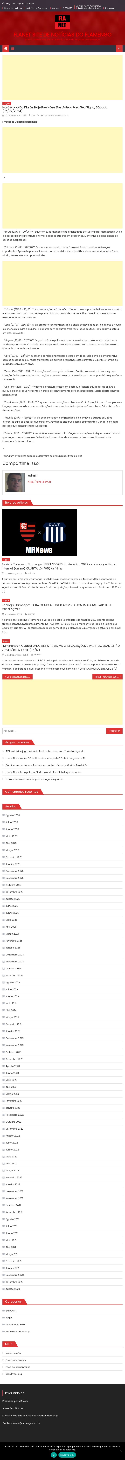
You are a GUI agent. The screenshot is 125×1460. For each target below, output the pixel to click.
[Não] (121, 1451)
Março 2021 (12, 1254)
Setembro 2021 (14, 1212)
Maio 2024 (11, 1003)
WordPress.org (14, 1374)
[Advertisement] (62, 77)
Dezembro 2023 (15, 1038)
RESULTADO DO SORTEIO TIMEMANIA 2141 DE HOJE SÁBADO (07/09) (108, 676)
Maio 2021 (11, 1240)
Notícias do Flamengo (37, 8)
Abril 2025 (11, 926)
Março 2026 (12, 850)
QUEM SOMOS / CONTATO (88, 6)
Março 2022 (12, 1170)
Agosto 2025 (13, 899)
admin (35, 115)
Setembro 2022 (14, 1128)
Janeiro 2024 (13, 1031)
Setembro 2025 (14, 892)
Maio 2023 (11, 1080)
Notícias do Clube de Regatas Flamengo (35, 1415)
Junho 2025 (12, 912)
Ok (53, 1455)
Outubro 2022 (13, 1121)
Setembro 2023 (14, 1059)
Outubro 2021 (13, 1205)
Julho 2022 (12, 1142)
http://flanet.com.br (39, 481)
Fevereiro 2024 (14, 1024)
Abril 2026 (11, 843)
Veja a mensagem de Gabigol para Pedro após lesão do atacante (19, 676)
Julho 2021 (11, 1226)
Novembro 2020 (15, 1275)
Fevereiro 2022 (14, 1177)
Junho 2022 (12, 1149)
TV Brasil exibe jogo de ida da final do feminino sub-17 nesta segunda (45, 751)
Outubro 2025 (13, 885)
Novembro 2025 (15, 878)
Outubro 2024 (14, 968)
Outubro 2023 (13, 1052)
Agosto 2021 (12, 1219)
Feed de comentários (18, 1367)
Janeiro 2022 (13, 1184)
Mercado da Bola (13, 8)
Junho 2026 (12, 829)
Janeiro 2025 (13, 947)
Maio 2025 (11, 919)
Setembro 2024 (14, 975)
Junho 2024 (12, 996)
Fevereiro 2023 (14, 1101)
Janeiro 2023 (13, 1107)
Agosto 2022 (13, 1135)
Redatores (110, 8)
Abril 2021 (11, 1247)
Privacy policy (67, 1455)
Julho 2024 (12, 989)
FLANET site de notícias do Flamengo (62, 34)
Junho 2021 (12, 1233)
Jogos (55, 8)
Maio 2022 (11, 1156)
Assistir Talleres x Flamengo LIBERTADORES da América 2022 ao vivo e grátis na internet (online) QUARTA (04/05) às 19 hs (59, 566)
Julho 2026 (12, 822)
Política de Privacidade (89, 8)
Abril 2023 (11, 1087)
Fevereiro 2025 (14, 940)
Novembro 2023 (15, 1045)
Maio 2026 (11, 836)
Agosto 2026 (13, 815)
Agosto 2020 (13, 1289)
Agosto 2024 (13, 982)
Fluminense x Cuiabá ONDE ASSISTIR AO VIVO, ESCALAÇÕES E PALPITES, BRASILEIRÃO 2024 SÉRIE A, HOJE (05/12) (61, 648)
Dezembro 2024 (15, 954)
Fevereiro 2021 (13, 1261)
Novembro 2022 (15, 1114)
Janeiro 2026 (13, 864)
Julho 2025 (12, 906)
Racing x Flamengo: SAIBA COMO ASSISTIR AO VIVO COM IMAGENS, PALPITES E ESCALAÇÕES (57, 607)
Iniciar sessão (13, 1353)
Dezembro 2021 (14, 1191)
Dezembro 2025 (15, 871)
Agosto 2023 (13, 1066)
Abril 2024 (11, 1010)
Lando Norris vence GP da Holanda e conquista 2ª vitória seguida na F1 (45, 758)
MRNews (23, 1401)
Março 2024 (12, 1017)
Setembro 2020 (14, 1282)
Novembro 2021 (14, 1198)
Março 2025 (12, 933)
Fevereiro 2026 (14, 857)
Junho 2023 (12, 1073)
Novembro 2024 (15, 961)
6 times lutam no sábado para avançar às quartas (34, 779)
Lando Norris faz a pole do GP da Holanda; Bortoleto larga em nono (43, 772)
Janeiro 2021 (12, 1268)
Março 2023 (12, 1094)
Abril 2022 (11, 1163)
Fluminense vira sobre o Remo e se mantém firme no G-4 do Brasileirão (47, 765)
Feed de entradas (16, 1360)
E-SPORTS (67, 8)
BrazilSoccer (17, 1408)
